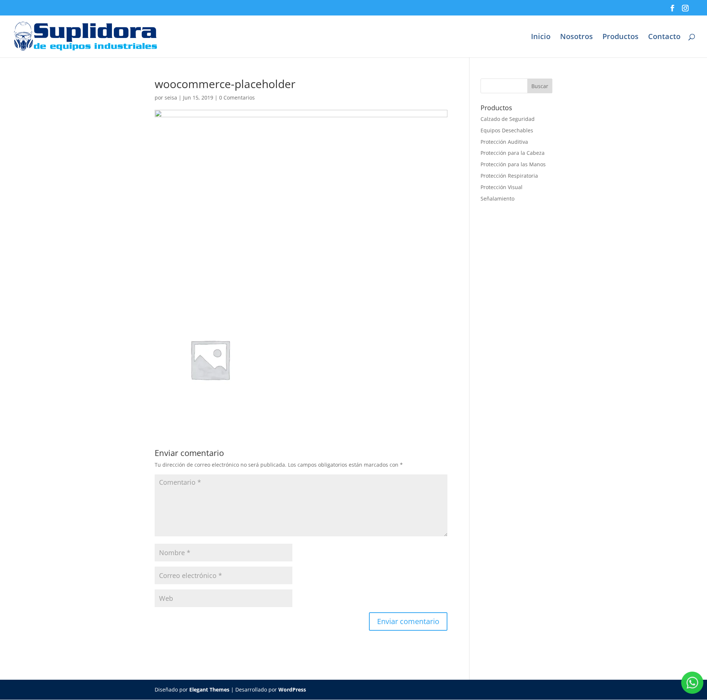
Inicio (541, 37)
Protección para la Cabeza (513, 152)
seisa (171, 97)
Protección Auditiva (504, 141)
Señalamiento (497, 198)
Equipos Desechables (507, 130)
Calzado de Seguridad (508, 118)
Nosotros (576, 37)
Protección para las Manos (513, 164)
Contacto (664, 37)
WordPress (292, 689)
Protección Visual (502, 187)
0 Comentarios (237, 97)
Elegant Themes (209, 689)
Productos (620, 37)
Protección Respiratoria (509, 175)
